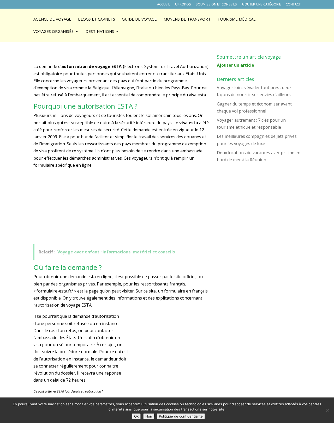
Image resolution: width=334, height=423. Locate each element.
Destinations (100, 31)
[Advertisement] (72, 207)
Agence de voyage (52, 19)
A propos (183, 5)
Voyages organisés (53, 31)
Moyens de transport (187, 19)
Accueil (163, 5)
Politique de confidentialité (181, 416)
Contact (293, 5)
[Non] (327, 410)
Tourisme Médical (236, 19)
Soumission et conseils (216, 5)
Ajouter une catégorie (261, 5)
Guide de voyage (139, 19)
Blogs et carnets (96, 19)
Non (148, 416)
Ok (136, 416)
